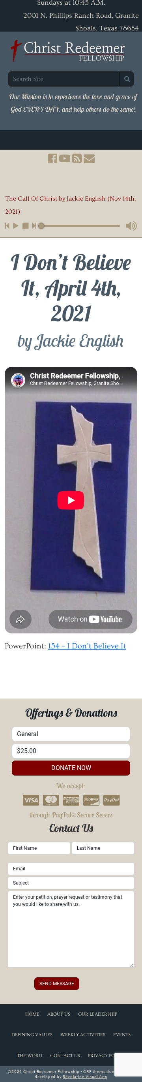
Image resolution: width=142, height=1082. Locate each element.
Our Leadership (97, 1014)
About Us (58, 1014)
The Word (29, 1055)
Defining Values (31, 1034)
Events (122, 1034)
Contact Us (65, 1055)
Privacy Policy (106, 1055)
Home (32, 1014)
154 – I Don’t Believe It (87, 646)
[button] (52, 172)
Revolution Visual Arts (85, 1076)
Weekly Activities (82, 1034)
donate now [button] (71, 768)
